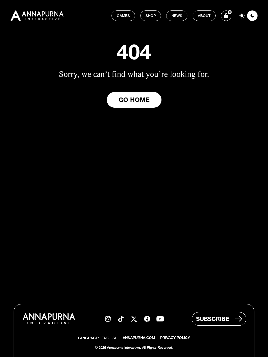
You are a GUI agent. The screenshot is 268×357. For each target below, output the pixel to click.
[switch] (247, 15)
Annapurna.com (139, 338)
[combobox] (110, 338)
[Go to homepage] (37, 15)
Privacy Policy (175, 338)
